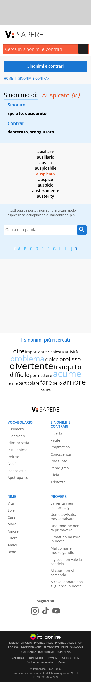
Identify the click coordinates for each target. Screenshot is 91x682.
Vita (11, 503)
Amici (12, 544)
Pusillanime (17, 449)
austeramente (45, 190)
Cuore (13, 538)
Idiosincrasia (18, 442)
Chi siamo (18, 657)
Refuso (13, 456)
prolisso (70, 359)
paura (45, 389)
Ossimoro (16, 429)
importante (36, 352)
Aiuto (61, 662)
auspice (45, 179)
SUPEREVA (64, 652)
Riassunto (59, 461)
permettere (41, 375)
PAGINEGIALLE (43, 643)
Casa (12, 517)
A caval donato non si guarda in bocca (67, 583)
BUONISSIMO (46, 652)
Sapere (30, 34)
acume (67, 373)
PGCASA (13, 647)
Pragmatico (60, 447)
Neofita (14, 463)
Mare (12, 524)
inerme (11, 383)
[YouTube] (56, 611)
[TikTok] (45, 611)
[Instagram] (35, 611)
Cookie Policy (70, 657)
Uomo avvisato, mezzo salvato (63, 516)
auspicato (45, 174)
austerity (45, 196)
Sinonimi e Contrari (34, 78)
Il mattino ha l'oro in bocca (65, 539)
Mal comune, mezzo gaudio (62, 550)
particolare (28, 383)
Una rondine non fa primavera (65, 528)
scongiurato (42, 132)
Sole (11, 510)
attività (71, 352)
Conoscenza (61, 454)
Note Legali (36, 657)
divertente (31, 366)
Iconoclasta (17, 470)
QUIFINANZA (28, 652)
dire (18, 351)
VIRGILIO (26, 643)
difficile (19, 374)
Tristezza (58, 481)
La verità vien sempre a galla (63, 505)
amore (74, 382)
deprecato (18, 132)
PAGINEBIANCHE (31, 647)
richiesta (56, 352)
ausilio (45, 162)
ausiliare (45, 151)
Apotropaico (18, 477)
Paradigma (60, 468)
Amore (13, 531)
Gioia (55, 474)
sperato (15, 113)
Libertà (56, 433)
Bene (12, 551)
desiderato (36, 113)
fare (46, 382)
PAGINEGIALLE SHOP (68, 643)
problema (27, 358)
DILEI (64, 647)
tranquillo (67, 367)
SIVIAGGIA (76, 647)
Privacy (52, 657)
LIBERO (14, 643)
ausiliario (45, 157)
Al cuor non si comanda (62, 572)
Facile (55, 440)
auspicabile (45, 168)
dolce (52, 359)
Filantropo (16, 435)
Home (8, 78)
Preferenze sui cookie (40, 662)
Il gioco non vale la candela (66, 561)
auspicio (46, 185)
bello (57, 383)
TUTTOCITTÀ (51, 647)
